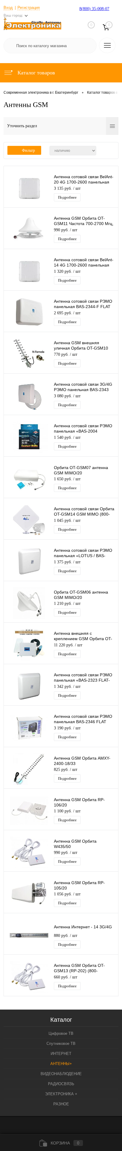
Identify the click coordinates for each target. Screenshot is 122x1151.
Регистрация (28, 7)
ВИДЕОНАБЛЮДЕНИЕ (61, 1074)
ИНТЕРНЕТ (61, 1053)
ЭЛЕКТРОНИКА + (61, 1094)
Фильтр (28, 150)
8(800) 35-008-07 (94, 9)
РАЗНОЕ (61, 1104)
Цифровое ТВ (61, 1033)
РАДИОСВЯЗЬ (61, 1084)
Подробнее (67, 197)
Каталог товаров (35, 73)
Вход (8, 7)
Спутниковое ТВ (61, 1043)
